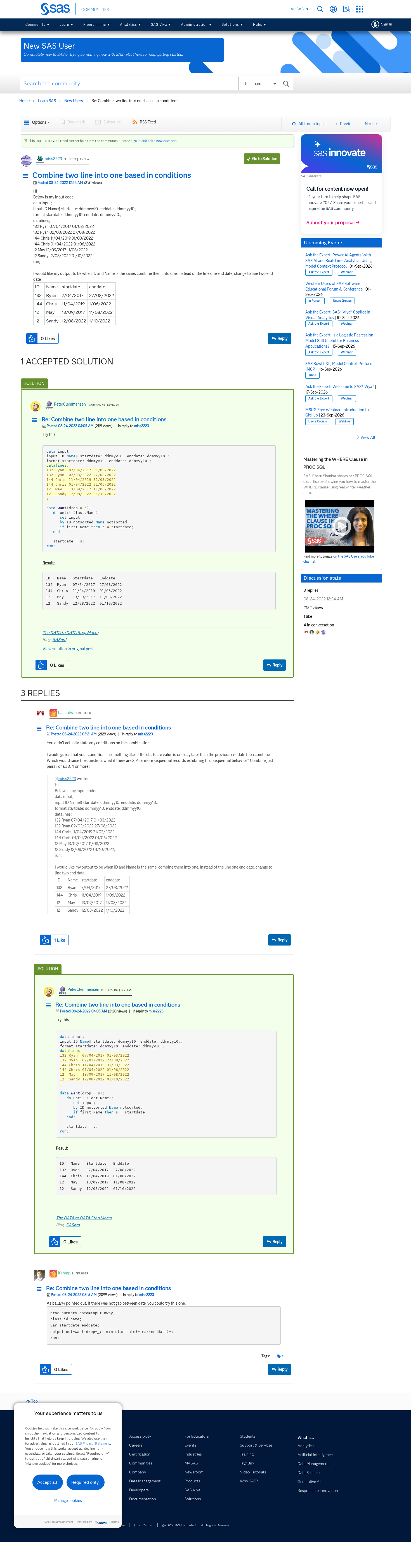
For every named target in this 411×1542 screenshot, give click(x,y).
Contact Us (346, 9)
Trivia (312, 375)
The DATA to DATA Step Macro (70, 632)
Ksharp (64, 1273)
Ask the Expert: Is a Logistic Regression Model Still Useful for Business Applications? (339, 340)
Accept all (47, 1482)
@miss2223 (65, 778)
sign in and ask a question (154, 141)
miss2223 (53, 158)
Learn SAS (47, 100)
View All (367, 437)
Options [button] (39, 122)
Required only (85, 1482)
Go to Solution (264, 158)
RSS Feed (148, 122)
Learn (64, 24)
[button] (27, 176)
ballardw (65, 712)
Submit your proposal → (333, 222)
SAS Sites (359, 9)
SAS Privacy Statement (92, 1443)
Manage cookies (68, 1500)
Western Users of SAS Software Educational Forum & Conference (334, 286)
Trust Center (143, 1525)
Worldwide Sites (333, 9)
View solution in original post (68, 648)
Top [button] (34, 1401)
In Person (314, 301)
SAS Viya (159, 24)
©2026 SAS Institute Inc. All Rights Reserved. (196, 1525)
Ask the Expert (318, 272)
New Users (73, 100)
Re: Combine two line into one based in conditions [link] (134, 100)
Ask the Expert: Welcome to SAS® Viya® (339, 386)
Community (35, 24)
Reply (282, 338)
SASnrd (59, 639)
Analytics (128, 24)
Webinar (347, 272)
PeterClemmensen (70, 404)
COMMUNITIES (95, 9)
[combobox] (157, 83)
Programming (94, 24)
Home (24, 100)
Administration (194, 24)
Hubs (257, 24)
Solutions (230, 24)
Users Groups (342, 301)
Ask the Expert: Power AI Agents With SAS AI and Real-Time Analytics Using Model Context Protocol (338, 260)
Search (320, 9)
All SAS (297, 8)
